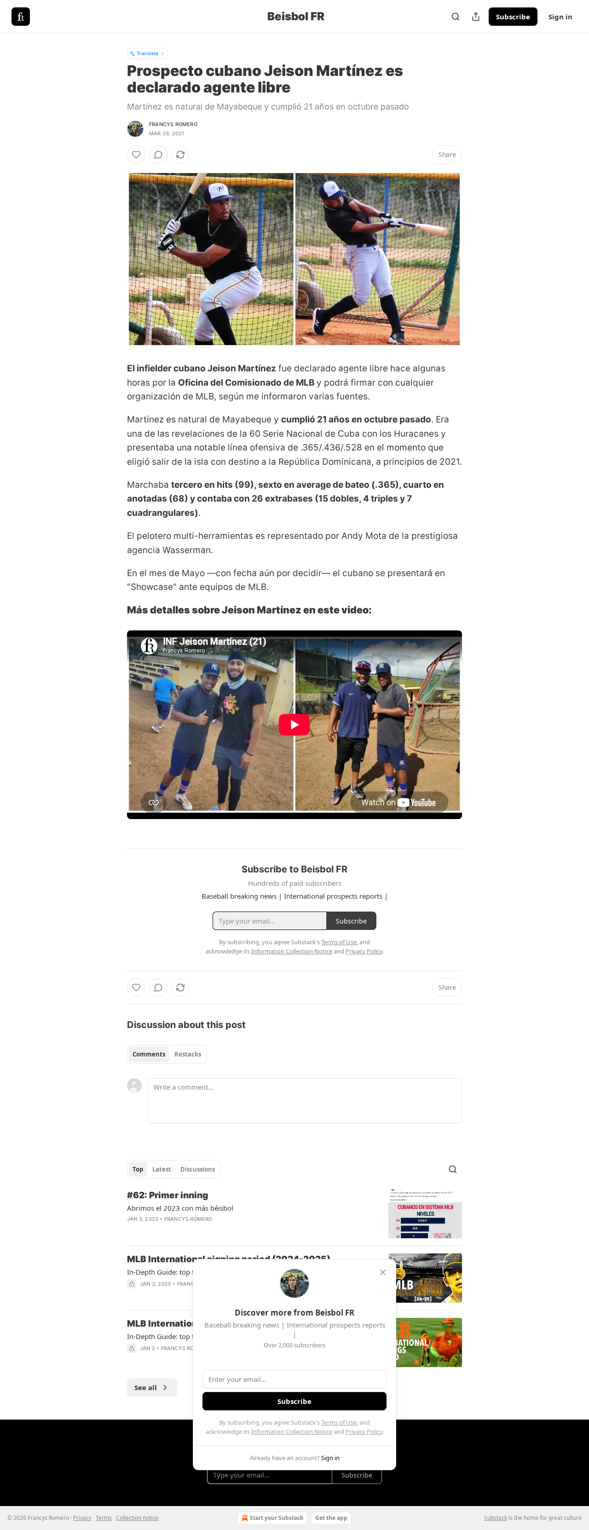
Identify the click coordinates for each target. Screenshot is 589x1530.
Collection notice (137, 1518)
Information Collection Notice (291, 1431)
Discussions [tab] (197, 1169)
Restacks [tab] (187, 1054)
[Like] (136, 154)
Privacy (82, 1518)
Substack (495, 1518)
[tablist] (167, 1054)
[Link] (114, 610)
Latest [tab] (161, 1169)
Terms (104, 1518)
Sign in (560, 16)
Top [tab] (138, 1169)
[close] (382, 1272)
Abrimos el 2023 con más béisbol (180, 1207)
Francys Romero (173, 124)
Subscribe (513, 16)
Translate (147, 53)
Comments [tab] (149, 1054)
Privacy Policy (364, 1431)
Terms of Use (339, 1422)
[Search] (455, 16)
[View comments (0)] (158, 154)
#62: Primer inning (167, 1195)
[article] (294, 1214)
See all (145, 1387)
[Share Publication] (476, 16)
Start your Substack (276, 1518)
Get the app (331, 1518)
